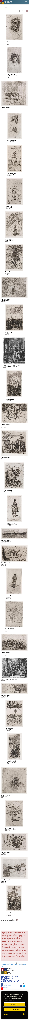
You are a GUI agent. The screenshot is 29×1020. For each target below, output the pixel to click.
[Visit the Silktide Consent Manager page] (23, 1014)
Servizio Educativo (7, 985)
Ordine (11, 10)
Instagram (5, 987)
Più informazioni (22, 42)
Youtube (5, 989)
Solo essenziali (14, 1009)
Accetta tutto (14, 1004)
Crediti (20, 964)
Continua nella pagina (6, 920)
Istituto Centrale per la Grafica (8, 963)
